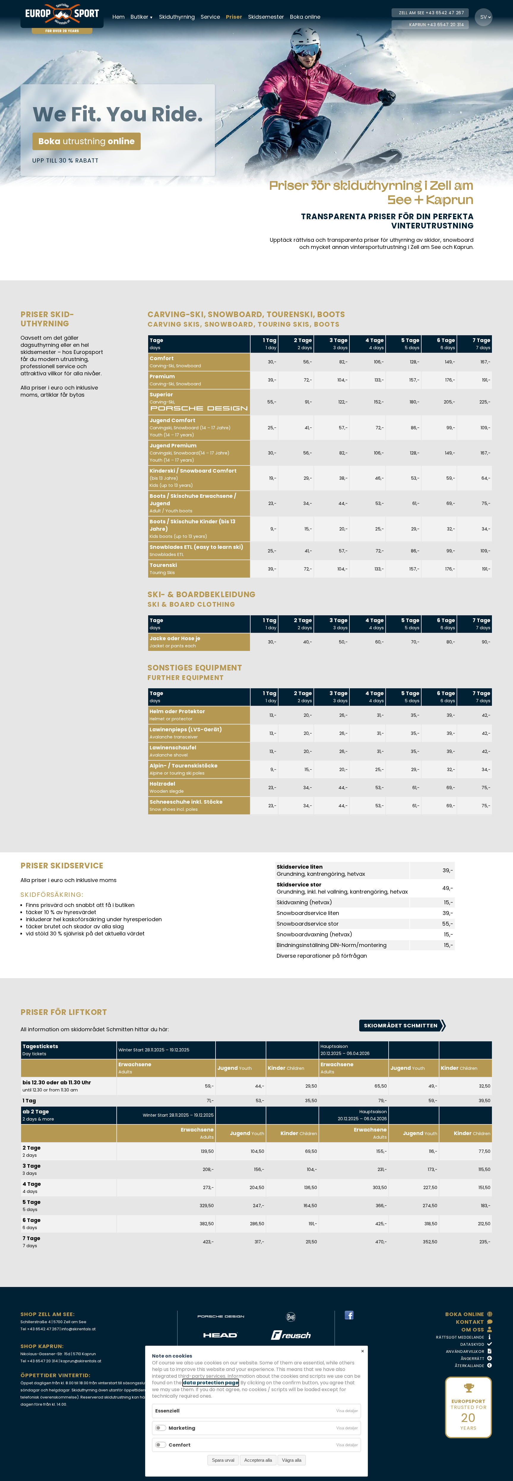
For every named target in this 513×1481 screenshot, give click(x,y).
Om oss (472, 1329)
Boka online (305, 16)
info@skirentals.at (78, 1329)
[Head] (221, 1335)
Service (210, 16)
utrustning (86, 141)
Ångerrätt (472, 1358)
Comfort (180, 1445)
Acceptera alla (258, 1460)
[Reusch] (291, 1335)
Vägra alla (291, 1460)
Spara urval (223, 1460)
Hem (119, 16)
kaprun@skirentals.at (81, 1361)
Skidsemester (266, 16)
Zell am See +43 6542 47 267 (431, 13)
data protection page (210, 1382)
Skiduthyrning (177, 16)
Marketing (182, 1428)
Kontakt (470, 1322)
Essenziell (167, 1410)
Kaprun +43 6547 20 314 (436, 25)
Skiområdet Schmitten (400, 1025)
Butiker (139, 16)
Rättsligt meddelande (460, 1337)
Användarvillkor (465, 1351)
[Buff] (291, 1317)
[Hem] (65, 14)
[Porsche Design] (221, 1317)
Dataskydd (472, 1344)
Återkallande (469, 1366)
